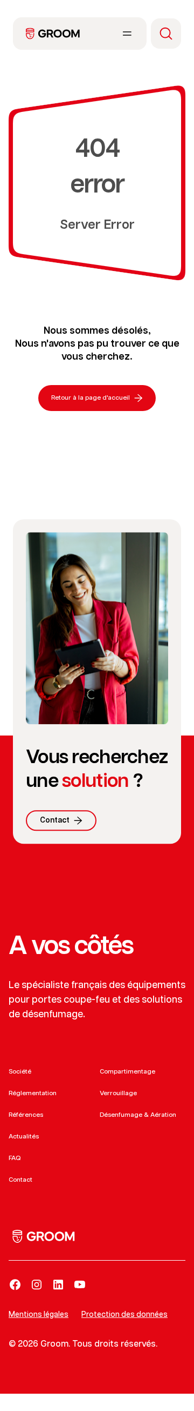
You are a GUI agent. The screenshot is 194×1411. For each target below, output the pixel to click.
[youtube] (79, 1284)
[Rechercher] (166, 33)
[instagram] (36, 1284)
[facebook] (15, 1284)
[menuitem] (53, 33)
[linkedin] (58, 1284)
